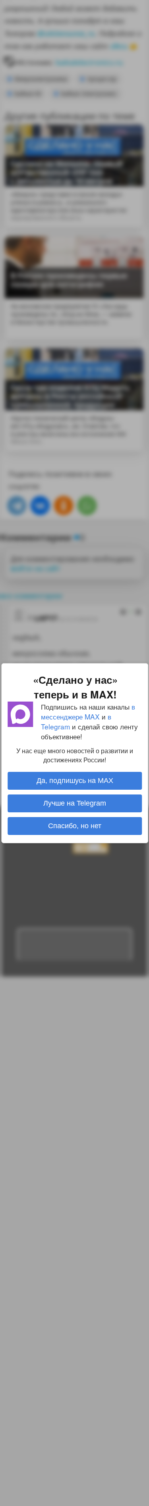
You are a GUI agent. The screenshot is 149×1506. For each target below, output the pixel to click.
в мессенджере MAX (88, 711)
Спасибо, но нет (74, 826)
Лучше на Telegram (74, 803)
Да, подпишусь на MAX (74, 781)
